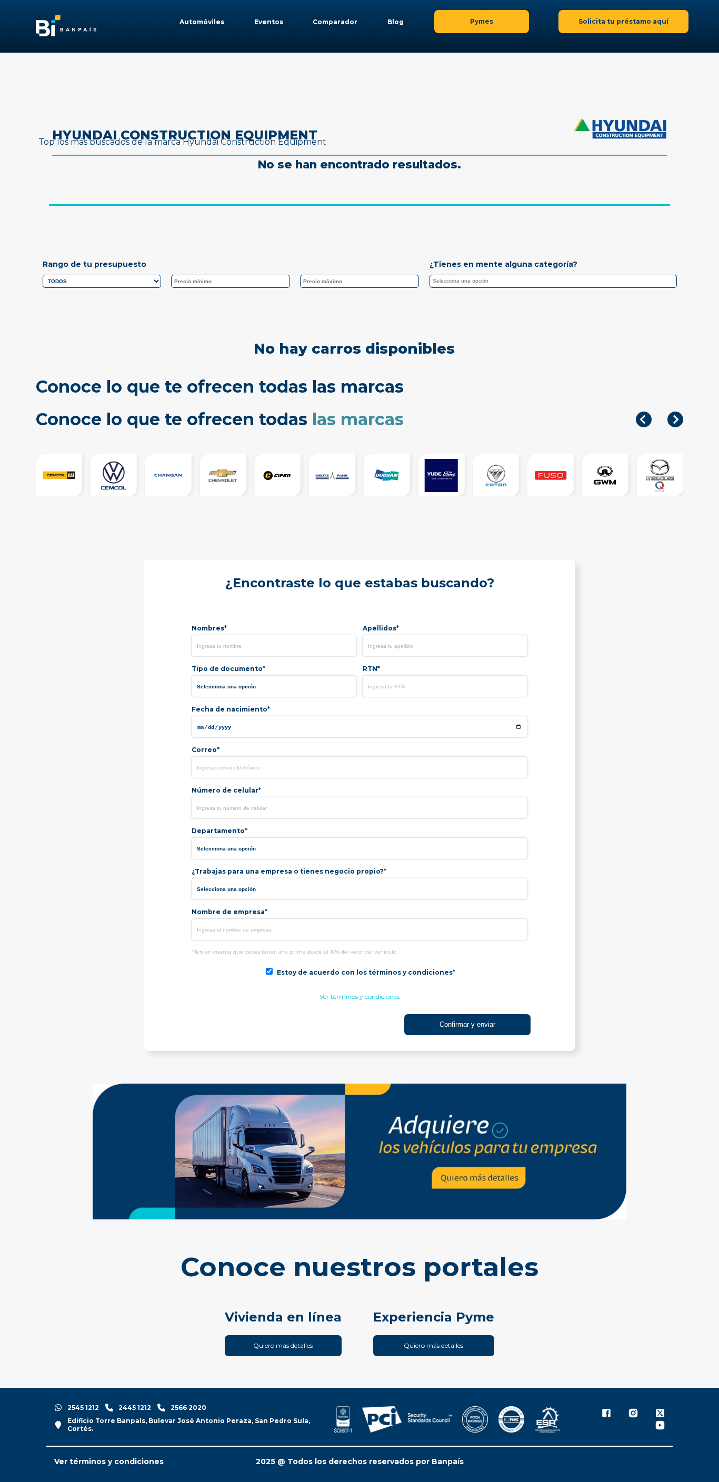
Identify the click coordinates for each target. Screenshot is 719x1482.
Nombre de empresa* (229, 912)
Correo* (205, 750)
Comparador (335, 22)
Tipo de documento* (228, 669)
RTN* (371, 669)
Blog (395, 22)
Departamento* (219, 831)
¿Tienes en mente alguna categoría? (503, 264)
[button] (644, 419)
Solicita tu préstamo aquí (623, 21)
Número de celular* (226, 790)
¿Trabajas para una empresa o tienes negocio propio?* (289, 871)
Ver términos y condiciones (359, 996)
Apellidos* (381, 628)
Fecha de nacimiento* (231, 709)
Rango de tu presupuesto (94, 264)
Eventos (268, 22)
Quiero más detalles (283, 1345)
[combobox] (553, 281)
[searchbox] (556, 282)
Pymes (481, 21)
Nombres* (209, 628)
